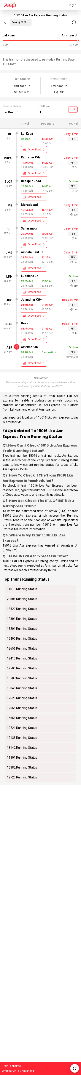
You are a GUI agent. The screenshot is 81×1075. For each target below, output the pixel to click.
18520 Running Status (22, 609)
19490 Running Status (22, 638)
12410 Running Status (22, 658)
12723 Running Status (22, 777)
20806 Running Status (22, 599)
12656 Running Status (22, 648)
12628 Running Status (22, 698)
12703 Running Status (22, 668)
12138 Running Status (22, 737)
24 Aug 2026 (19, 22)
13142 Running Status (22, 747)
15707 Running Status (22, 678)
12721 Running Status (22, 728)
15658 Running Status (22, 718)
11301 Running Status (22, 757)
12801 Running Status (22, 618)
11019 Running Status (22, 589)
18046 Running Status (22, 688)
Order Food (34, 149)
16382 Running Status (22, 767)
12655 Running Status (22, 708)
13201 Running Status (22, 628)
